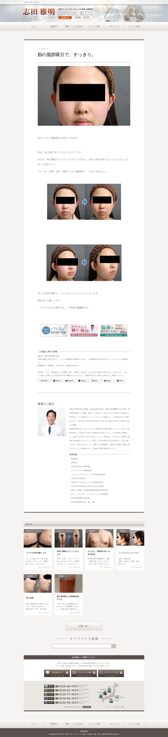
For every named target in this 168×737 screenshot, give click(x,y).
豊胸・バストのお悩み (74, 26)
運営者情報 (84, 731)
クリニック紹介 (134, 26)
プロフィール (114, 26)
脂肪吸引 (54, 26)
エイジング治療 (94, 26)
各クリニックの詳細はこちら (115, 707)
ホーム (34, 26)
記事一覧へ (84, 626)
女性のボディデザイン (33, 531)
